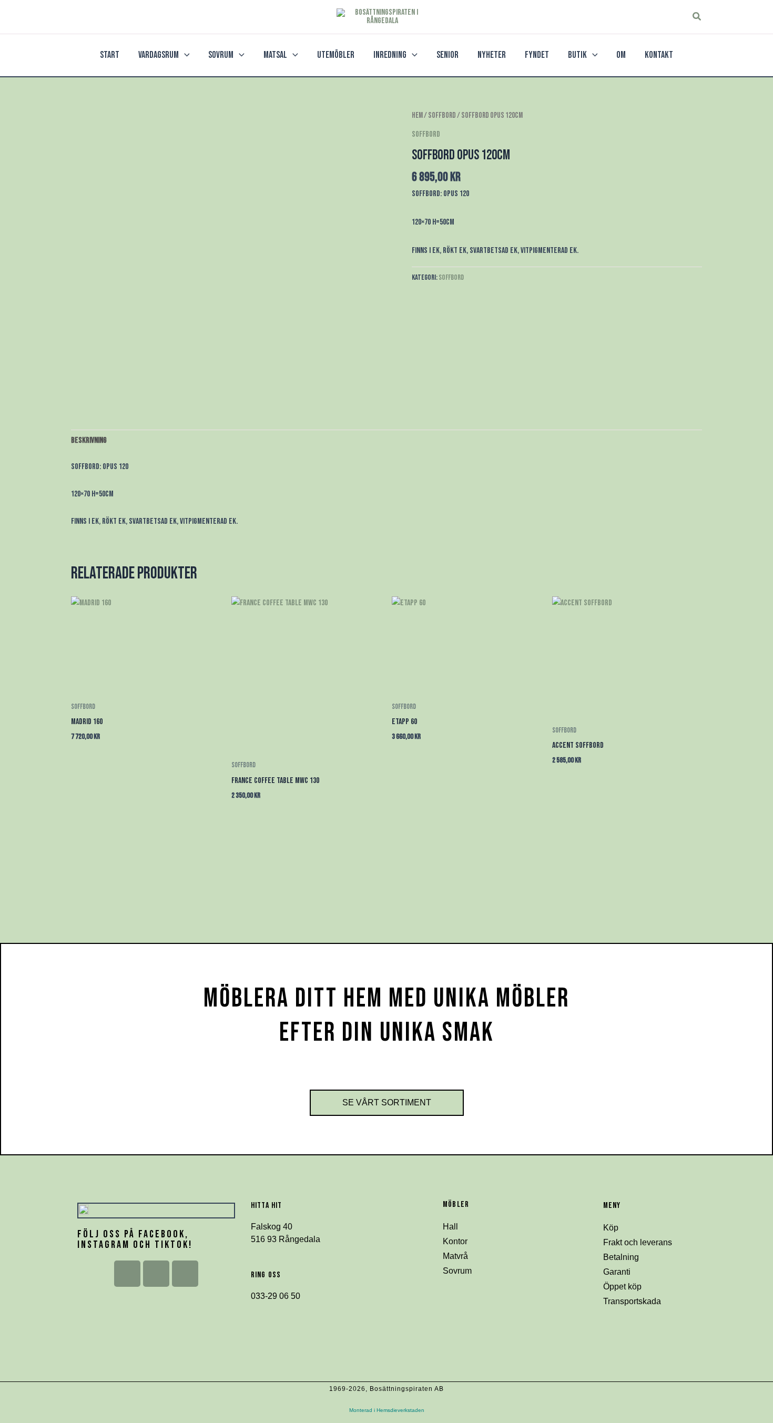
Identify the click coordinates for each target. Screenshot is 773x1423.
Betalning (621, 1257)
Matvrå (455, 1256)
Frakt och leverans (637, 1242)
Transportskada (632, 1301)
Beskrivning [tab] (89, 440)
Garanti (616, 1271)
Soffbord (442, 115)
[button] (697, 17)
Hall (450, 1226)
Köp (610, 1227)
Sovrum (457, 1270)
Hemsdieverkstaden (400, 1410)
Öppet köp (622, 1286)
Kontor (455, 1241)
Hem (417, 115)
